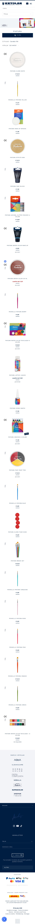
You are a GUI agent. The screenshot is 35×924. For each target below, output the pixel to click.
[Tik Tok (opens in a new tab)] (21, 826)
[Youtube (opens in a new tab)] (17, 826)
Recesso (11, 912)
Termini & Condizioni (23, 910)
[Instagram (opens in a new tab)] (14, 826)
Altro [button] (6, 867)
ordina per (5, 45)
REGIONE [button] (4, 805)
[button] (27, 3)
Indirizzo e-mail (7, 847)
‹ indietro (4, 8)
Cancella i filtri (14, 41)
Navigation (30, 3)
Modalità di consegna (12, 910)
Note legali (26, 914)
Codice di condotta (10, 914)
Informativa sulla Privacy (20, 912)
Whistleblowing (19, 914)
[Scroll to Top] (17, 921)
